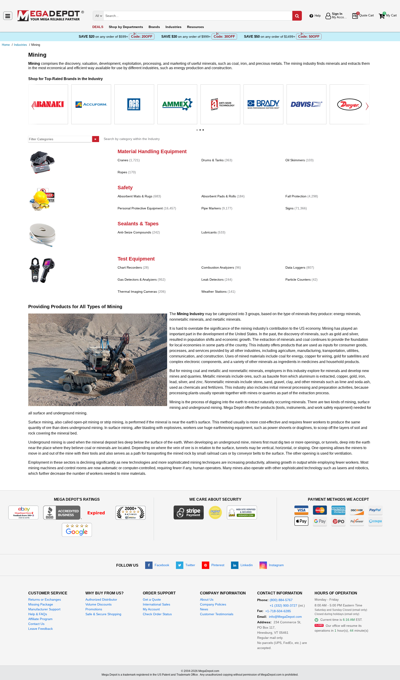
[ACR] (134, 104)
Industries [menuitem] (173, 27)
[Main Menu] (7, 16)
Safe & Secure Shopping (103, 614)
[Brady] (263, 104)
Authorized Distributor (101, 599)
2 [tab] (200, 131)
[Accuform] (91, 104)
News (204, 609)
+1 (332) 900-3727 (283, 605)
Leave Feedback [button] (40, 628)
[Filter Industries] (63, 139)
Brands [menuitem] (154, 27)
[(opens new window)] (77, 512)
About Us (206, 599)
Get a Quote (152, 599)
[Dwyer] (349, 104)
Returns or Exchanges (44, 599)
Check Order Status (157, 614)
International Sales (156, 604)
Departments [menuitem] (126, 27)
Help (318, 15)
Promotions (93, 609)
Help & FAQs (37, 614)
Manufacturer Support (44, 609)
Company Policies (213, 604)
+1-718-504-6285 (278, 611)
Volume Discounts (98, 604)
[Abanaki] (48, 104)
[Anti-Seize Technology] (220, 104)
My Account (151, 609)
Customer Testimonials (216, 614)
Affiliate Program (40, 619)
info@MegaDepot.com (285, 616)
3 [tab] (203, 131)
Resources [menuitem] (195, 27)
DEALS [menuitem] (97, 27)
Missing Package (40, 604)
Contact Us (36, 624)
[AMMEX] (177, 104)
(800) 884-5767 (281, 600)
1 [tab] (197, 131)
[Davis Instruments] (306, 104)
